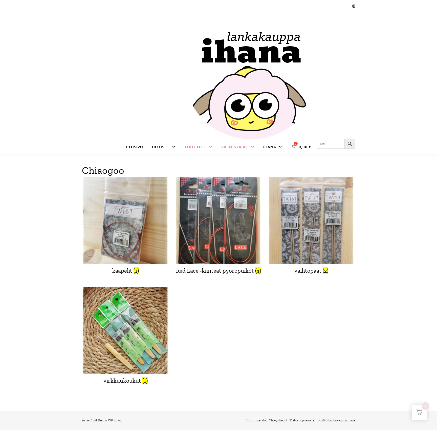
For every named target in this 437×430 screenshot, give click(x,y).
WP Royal (114, 420)
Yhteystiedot (278, 420)
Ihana (269, 146)
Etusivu (134, 146)
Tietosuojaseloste (302, 420)
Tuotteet (195, 146)
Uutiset (160, 146)
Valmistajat (234, 146)
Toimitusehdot (256, 420)
